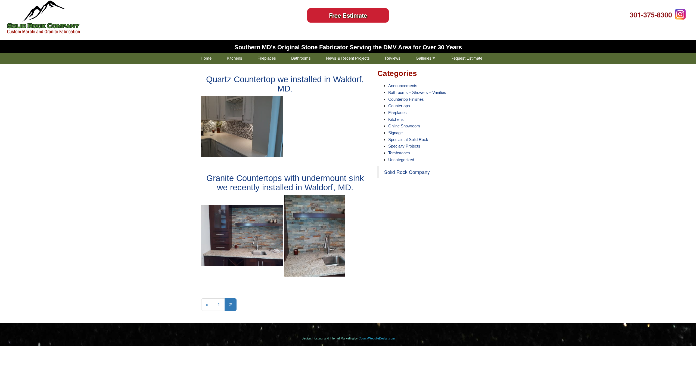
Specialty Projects (404, 146)
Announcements (402, 85)
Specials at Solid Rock (408, 139)
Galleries (424, 58)
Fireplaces (266, 58)
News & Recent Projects (348, 58)
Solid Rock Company (407, 172)
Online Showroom (404, 126)
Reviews (392, 58)
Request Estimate (466, 58)
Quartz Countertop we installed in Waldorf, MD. (285, 84)
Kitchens (234, 58)
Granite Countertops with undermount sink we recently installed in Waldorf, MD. (285, 182)
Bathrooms (301, 58)
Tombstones (399, 153)
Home (206, 58)
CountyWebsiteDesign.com (377, 338)
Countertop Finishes (406, 99)
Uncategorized (401, 159)
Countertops (399, 105)
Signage (395, 132)
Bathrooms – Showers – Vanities (417, 92)
